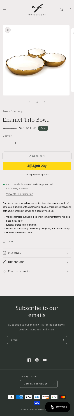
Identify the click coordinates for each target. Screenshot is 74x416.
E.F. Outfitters (32, 409)
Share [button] (10, 241)
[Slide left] (29, 102)
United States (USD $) (35, 383)
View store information (19, 194)
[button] (4, 10)
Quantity (7, 136)
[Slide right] (45, 102)
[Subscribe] (63, 340)
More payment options (37, 174)
